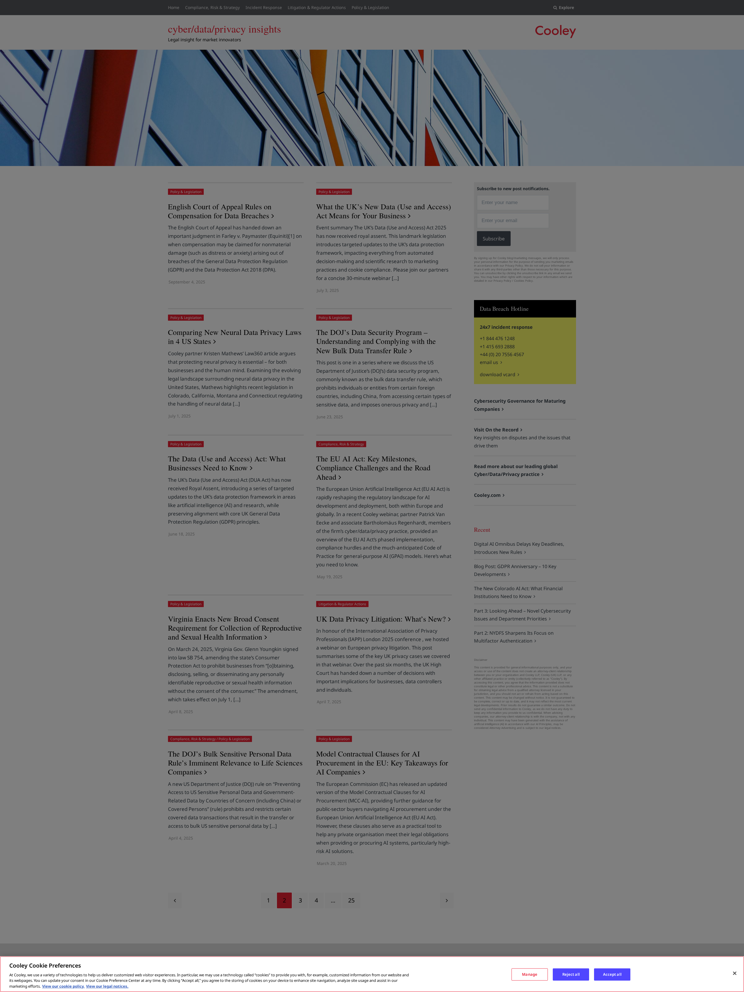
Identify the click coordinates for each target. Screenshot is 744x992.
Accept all (612, 974)
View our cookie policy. (63, 986)
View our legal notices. (107, 986)
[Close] (734, 973)
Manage (529, 974)
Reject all (571, 974)
